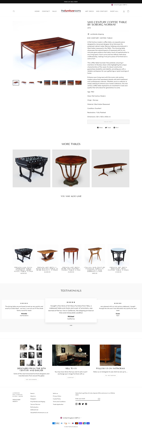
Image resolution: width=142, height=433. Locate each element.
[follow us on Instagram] (110, 355)
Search (32, 393)
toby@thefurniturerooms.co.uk (39, 412)
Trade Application (58, 404)
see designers (31, 379)
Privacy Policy (57, 396)
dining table (12, 306)
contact (71, 377)
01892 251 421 (34, 410)
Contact (46, 11)
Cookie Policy (57, 399)
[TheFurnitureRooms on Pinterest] (86, 404)
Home (37, 11)
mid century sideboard (122, 306)
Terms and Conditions (59, 401)
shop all (114, 11)
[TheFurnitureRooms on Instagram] (76, 404)
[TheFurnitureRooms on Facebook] (80, 404)
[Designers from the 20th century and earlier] (31, 355)
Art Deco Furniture (75, 306)
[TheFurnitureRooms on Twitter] (83, 404)
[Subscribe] (99, 399)
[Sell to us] (71, 355)
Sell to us (55, 393)
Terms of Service (35, 404)
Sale (54, 11)
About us (33, 396)
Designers (33, 399)
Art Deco (89, 11)
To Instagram (110, 375)
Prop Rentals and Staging (37, 401)
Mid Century (102, 11)
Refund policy (34, 407)
